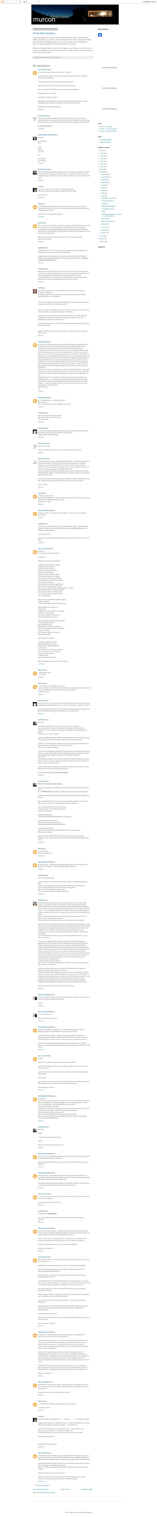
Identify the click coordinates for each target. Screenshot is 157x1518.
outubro (104, 180)
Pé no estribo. (105, 218)
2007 (102, 236)
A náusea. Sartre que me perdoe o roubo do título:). (111, 215)
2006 (102, 239)
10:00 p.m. (41, 180)
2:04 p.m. (41, 1166)
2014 (102, 156)
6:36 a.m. (41, 1049)
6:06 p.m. (41, 1222)
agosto (104, 185)
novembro (105, 177)
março (104, 227)
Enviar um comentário (42, 1485)
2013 (102, 158)
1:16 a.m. (41, 391)
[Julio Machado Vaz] (100, 36)
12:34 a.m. (41, 1481)
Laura (40, 223)
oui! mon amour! (43, 549)
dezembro (105, 174)
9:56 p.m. (41, 335)
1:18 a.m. (41, 407)
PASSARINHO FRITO (44, 1096)
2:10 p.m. (41, 1188)
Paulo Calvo (42, 459)
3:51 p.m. (41, 487)
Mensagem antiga (87, 1489)
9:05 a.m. (41, 694)
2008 (102, 172)
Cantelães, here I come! (108, 198)
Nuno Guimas (42, 342)
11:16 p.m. (41, 542)
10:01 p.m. (41, 842)
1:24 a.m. (41, 1326)
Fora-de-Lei (41, 116)
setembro (105, 182)
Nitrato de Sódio (43, 1382)
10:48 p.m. (41, 869)
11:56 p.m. (41, 1447)
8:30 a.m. (41, 1090)
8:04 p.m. (41, 1410)
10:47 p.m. (41, 856)
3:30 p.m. (41, 437)
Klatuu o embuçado (44, 994)
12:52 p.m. (41, 128)
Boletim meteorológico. (108, 206)
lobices (40, 670)
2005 (102, 241)
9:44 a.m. (41, 1121)
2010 (102, 166)
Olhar (39, 848)
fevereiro (105, 230)
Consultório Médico (106, 140)
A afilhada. (104, 203)
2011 (102, 164)
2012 (102, 161)
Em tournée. (105, 224)
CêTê (39, 288)
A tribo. (103, 211)
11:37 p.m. (41, 197)
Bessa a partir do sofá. (108, 221)
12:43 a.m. (41, 894)
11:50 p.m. (41, 241)
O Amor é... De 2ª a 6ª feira (108, 131)
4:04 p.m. (41, 504)
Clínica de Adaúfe (105, 142)
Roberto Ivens (42, 169)
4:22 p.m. (41, 1205)
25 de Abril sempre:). (44, 33)
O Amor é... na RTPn (106, 126)
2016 (102, 150)
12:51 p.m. (41, 109)
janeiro (104, 233)
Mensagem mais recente (41, 1489)
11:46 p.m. (41, 216)
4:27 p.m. (41, 263)
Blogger (89, 1512)
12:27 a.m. (41, 664)
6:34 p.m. (41, 1251)
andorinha (41, 720)
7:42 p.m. (41, 282)
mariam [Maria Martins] (45, 135)
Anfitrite (40, 900)
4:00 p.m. (41, 163)
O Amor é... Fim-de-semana (108, 129)
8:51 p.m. (41, 713)
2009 (102, 169)
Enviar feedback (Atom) (48, 1492)
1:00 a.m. (41, 988)
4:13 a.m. (41, 1021)
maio (103, 193)
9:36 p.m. (41, 517)
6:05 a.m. (41, 1376)
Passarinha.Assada (44, 510)
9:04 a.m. (41, 677)
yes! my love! (42, 69)
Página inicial (65, 1489)
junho (104, 190)
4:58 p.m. (41, 1395)
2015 (102, 153)
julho (103, 188)
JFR (39, 204)
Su (39, 186)
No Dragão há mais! (107, 209)
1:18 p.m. (41, 1147)
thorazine (41, 428)
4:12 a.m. (41, 1005)
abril (103, 196)
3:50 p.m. (41, 452)
